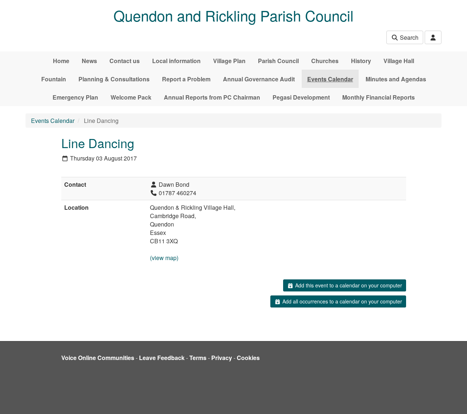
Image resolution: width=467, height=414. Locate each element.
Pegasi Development (301, 97)
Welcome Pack (131, 97)
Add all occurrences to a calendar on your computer (341, 301)
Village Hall (398, 61)
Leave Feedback (162, 357)
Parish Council (278, 61)
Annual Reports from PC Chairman (212, 97)
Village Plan (229, 61)
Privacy (221, 357)
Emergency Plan (75, 97)
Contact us (124, 61)
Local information (176, 61)
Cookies (248, 357)
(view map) (164, 258)
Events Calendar (330, 79)
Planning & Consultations (114, 79)
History (361, 61)
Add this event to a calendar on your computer (348, 285)
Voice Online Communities (97, 357)
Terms (198, 357)
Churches (325, 61)
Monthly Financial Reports (378, 97)
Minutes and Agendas (396, 79)
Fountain (53, 79)
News (89, 61)
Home (61, 61)
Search (408, 37)
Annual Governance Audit (259, 79)
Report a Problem (186, 79)
